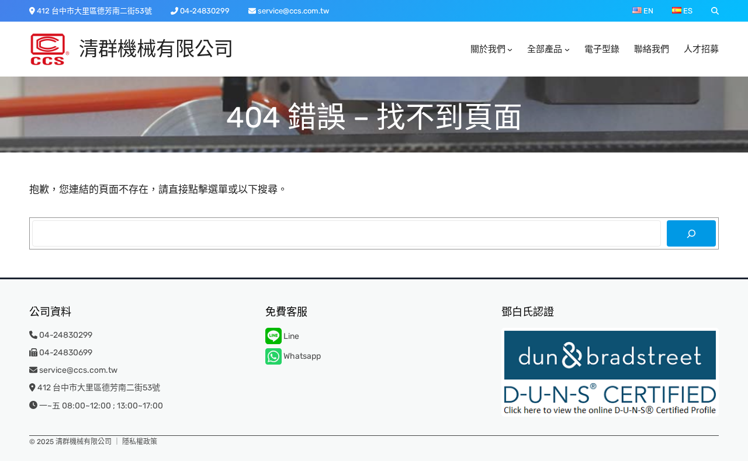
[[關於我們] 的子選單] (509, 49)
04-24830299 (205, 10)
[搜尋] (691, 233)
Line (290, 336)
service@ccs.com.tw (293, 10)
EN (647, 10)
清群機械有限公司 (156, 48)
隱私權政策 (139, 442)
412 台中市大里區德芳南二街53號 (94, 10)
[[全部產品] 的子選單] (567, 49)
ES (686, 10)
